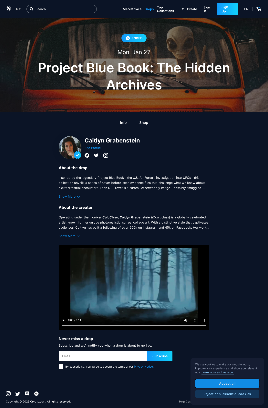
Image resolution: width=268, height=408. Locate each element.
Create (192, 9)
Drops (149, 9)
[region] (227, 381)
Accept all (227, 383)
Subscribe (160, 356)
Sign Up (225, 9)
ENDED (137, 38)
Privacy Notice (143, 366)
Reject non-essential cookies (227, 394)
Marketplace (132, 9)
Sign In (206, 9)
